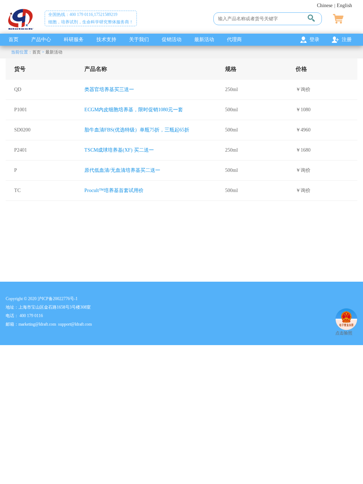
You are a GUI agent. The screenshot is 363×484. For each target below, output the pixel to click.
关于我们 (139, 39)
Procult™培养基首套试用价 (114, 190)
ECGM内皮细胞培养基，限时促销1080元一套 (133, 109)
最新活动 (204, 39)
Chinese (325, 5)
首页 (13, 39)
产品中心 (41, 39)
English (344, 5)
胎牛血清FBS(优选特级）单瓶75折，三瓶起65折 (136, 130)
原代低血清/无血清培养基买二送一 (122, 170)
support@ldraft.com (75, 324)
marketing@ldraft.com (37, 324)
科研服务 (74, 39)
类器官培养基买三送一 (109, 89)
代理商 (234, 39)
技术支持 (106, 39)
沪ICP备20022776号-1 (58, 298)
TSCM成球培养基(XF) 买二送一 (119, 150)
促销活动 (172, 39)
